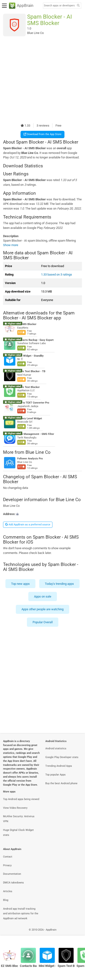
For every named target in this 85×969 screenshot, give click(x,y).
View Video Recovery (15, 807)
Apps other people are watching (42, 609)
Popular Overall (43, 622)
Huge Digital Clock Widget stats (18, 833)
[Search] (78, 6)
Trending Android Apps (58, 765)
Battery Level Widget (29, 418)
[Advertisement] (42, 79)
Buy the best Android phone (61, 783)
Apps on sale (42, 596)
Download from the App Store (43, 134)
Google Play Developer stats (61, 757)
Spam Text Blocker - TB (31, 371)
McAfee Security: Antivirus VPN (18, 819)
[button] (42, 514)
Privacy (7, 865)
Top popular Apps (55, 774)
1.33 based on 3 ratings (56, 274)
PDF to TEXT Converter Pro (33, 402)
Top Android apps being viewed (21, 799)
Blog (5, 900)
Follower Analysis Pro (30, 458)
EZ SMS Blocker (26, 324)
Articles (7, 891)
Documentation (12, 873)
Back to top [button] (75, 934)
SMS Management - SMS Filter (35, 434)
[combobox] (59, 5)
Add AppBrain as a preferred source (29, 524)
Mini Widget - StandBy (30, 355)
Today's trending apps (59, 583)
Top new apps (20, 583)
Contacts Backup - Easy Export (35, 340)
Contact (7, 856)
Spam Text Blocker (28, 387)
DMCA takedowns (13, 882)
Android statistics (55, 748)
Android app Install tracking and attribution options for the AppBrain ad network (20, 913)
